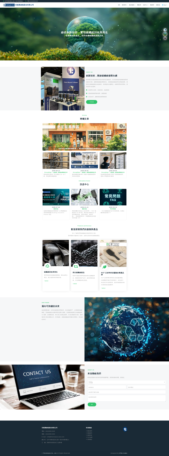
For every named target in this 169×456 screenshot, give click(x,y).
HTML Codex (123, 453)
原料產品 (89, 439)
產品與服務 (131, 4)
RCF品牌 (89, 437)
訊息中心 (145, 4)
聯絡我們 (152, 4)
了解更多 (91, 101)
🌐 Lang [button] (164, 4)
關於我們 (124, 4)
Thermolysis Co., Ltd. (50, 453)
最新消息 (89, 435)
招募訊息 (158, 4)
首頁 (119, 4)
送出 (92, 404)
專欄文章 (139, 4)
